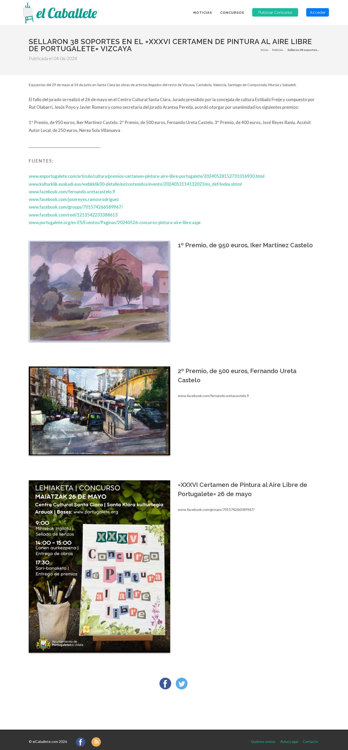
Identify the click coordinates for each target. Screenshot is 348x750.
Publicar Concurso (275, 12)
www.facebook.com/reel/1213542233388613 (73, 214)
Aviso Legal (289, 741)
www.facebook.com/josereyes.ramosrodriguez (74, 199)
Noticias (277, 50)
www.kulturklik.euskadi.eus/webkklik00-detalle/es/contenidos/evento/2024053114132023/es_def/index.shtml (135, 184)
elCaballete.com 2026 (50, 741)
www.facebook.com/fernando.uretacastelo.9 (72, 191)
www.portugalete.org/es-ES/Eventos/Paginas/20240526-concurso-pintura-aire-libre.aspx (114, 222)
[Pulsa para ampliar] (99, 291)
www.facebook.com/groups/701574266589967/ (76, 207)
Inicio (264, 50)
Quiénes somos (263, 741)
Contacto (310, 741)
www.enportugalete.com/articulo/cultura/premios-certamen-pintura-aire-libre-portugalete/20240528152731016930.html (146, 176)
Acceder (318, 12)
